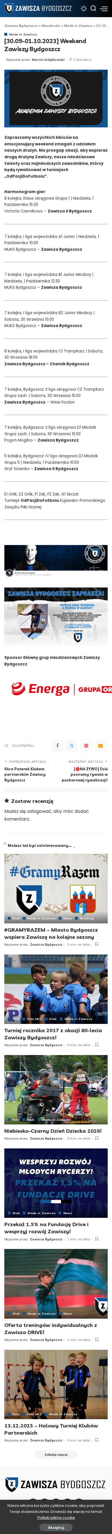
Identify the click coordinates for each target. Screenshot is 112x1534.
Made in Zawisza (23, 34)
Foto (16, 1018)
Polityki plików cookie (56, 1517)
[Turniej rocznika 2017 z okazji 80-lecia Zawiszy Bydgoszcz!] (56, 989)
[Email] (100, 745)
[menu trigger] (104, 8)
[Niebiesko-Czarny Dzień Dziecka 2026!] (56, 1089)
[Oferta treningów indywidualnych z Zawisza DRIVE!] (56, 1283)
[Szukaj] (93, 8)
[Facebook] (57, 745)
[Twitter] (72, 745)
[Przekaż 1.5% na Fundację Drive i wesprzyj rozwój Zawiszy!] (56, 1183)
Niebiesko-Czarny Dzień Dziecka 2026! (53, 1131)
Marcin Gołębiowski (48, 60)
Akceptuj (56, 1527)
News (67, 918)
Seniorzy (87, 918)
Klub (16, 918)
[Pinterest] (86, 745)
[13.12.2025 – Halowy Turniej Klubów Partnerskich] (56, 1384)
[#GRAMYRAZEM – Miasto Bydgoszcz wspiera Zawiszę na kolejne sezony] (56, 888)
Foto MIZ (34, 1018)
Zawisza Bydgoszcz (46, 945)
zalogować (39, 811)
